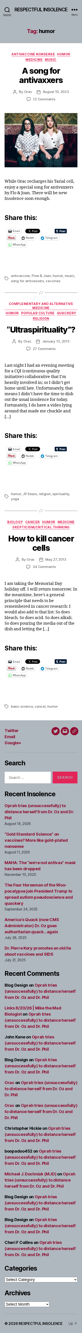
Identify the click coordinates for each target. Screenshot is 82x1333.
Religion (41, 318)
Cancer (32, 522)
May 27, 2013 (55, 559)
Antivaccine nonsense (33, 54)
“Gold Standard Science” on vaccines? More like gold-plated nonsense (36, 840)
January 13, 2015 (56, 341)
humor (58, 276)
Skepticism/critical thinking (40, 527)
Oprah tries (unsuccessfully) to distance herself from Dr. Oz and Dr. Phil (39, 811)
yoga (15, 499)
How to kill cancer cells (41, 543)
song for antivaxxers (27, 281)
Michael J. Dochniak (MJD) (30, 1174)
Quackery (66, 313)
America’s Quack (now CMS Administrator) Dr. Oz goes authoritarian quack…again (32, 925)
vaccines (53, 281)
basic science (22, 706)
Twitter (12, 730)
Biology (15, 522)
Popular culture (38, 313)
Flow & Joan (41, 276)
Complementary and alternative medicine (41, 306)
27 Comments (44, 349)
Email (10, 736)
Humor (63, 54)
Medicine (34, 59)
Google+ (13, 742)
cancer (40, 706)
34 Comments (44, 567)
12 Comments (44, 99)
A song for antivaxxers (41, 75)
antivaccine (20, 276)
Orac (28, 92)
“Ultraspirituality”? (41, 330)
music (69, 276)
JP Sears (30, 494)
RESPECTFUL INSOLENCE (41, 9)
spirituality (60, 494)
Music (50, 59)
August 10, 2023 (56, 92)
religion (45, 494)
